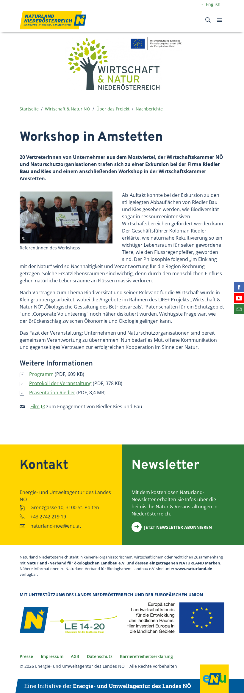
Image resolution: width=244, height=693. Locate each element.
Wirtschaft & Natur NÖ (67, 109)
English (212, 4)
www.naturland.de (193, 568)
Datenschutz (99, 656)
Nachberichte (149, 109)
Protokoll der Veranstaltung (60, 383)
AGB (75, 656)
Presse (26, 656)
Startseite (29, 109)
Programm (41, 374)
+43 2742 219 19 (48, 516)
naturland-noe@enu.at (55, 526)
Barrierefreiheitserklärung (146, 656)
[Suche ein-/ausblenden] (208, 20)
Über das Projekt (112, 109)
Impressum (52, 656)
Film (35, 406)
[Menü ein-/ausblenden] (219, 20)
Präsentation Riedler (52, 392)
